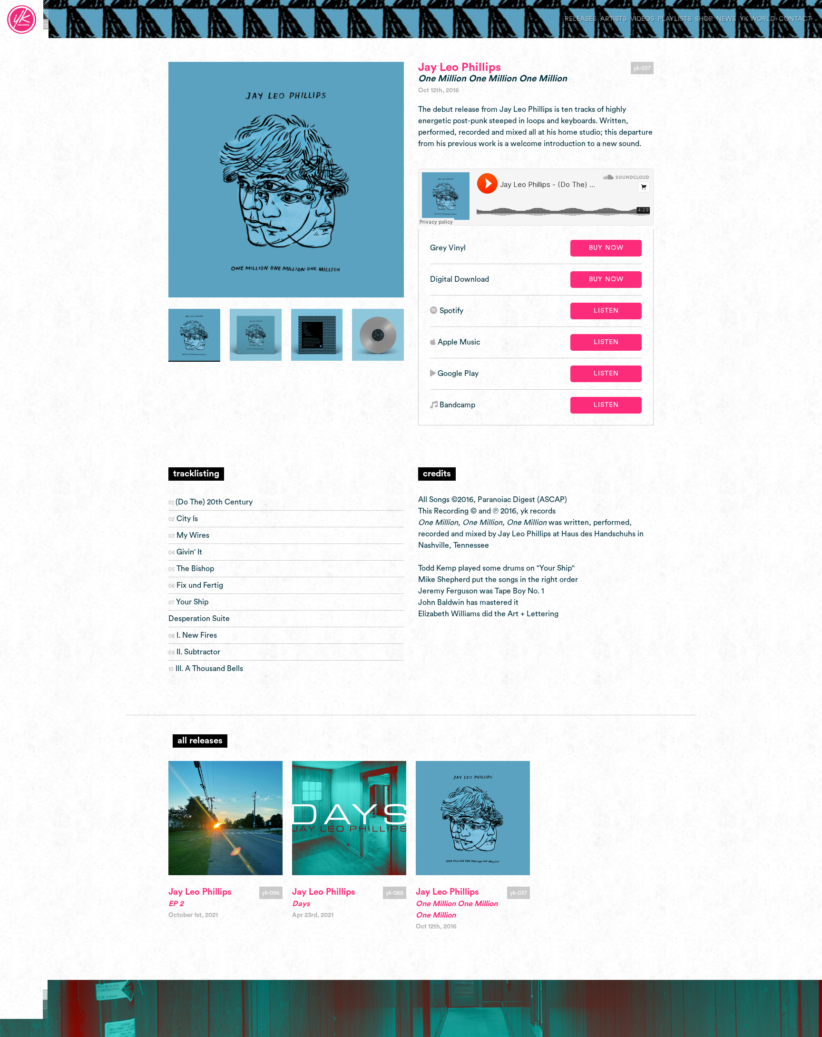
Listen (606, 310)
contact (795, 19)
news (726, 19)
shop (704, 19)
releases (581, 19)
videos (642, 19)
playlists (674, 19)
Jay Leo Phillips (459, 67)
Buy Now (606, 248)
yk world (757, 19)
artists (613, 19)
